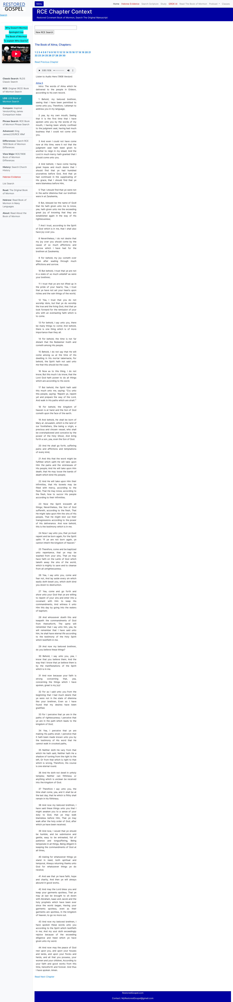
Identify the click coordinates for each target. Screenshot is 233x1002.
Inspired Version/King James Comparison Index (13, 111)
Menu (39, 3)
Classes (226, 3)
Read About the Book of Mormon (14, 215)
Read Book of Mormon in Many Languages (14, 203)
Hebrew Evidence (12, 177)
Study (164, 3)
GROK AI (173, 3)
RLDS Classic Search (14, 80)
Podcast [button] (213, 3)
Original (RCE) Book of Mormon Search (16, 90)
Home (116, 3)
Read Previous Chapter (46, 62)
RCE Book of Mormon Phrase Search (16, 123)
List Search (8, 183)
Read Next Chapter (44, 976)
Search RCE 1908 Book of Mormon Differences (16, 144)
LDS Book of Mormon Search (12, 100)
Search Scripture (149, 3)
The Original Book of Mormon (15, 192)
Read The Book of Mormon (193, 3)
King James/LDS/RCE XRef (14, 133)
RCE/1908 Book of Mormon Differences (14, 157)
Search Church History (15, 169)
